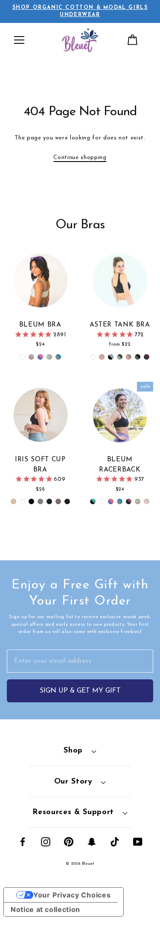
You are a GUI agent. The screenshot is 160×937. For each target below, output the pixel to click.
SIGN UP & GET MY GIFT (80, 690)
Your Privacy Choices (72, 895)
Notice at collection (45, 909)
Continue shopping (79, 157)
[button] (19, 40)
